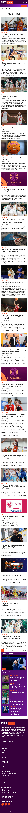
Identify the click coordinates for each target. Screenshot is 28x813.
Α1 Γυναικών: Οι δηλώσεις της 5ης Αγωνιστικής (12, 517)
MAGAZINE (4, 755)
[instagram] (6, 804)
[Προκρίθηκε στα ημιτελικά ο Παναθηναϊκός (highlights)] (14, 626)
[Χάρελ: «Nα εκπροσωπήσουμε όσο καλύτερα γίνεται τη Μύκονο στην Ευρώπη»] (5, 700)
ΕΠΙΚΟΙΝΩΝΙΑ (5, 776)
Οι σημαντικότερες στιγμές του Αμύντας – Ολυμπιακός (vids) (12, 385)
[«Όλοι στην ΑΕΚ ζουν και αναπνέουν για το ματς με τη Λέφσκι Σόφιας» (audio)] (5, 686)
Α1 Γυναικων (4, 32)
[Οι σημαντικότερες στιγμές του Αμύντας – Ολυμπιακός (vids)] (14, 374)
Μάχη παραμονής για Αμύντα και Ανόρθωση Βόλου (13, 64)
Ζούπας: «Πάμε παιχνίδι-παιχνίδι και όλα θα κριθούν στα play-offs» (13, 456)
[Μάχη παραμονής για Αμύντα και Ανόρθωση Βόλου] (14, 52)
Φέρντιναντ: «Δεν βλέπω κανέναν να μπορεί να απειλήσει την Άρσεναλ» (17, 679)
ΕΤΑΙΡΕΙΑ (3, 767)
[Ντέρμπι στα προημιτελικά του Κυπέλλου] (14, 593)
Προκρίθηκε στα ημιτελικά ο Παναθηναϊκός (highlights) (10, 637)
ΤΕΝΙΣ (4, 669)
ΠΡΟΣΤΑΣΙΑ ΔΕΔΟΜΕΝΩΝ (8, 773)
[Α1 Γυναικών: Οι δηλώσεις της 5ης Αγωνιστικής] (14, 506)
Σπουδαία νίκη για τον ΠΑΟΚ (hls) (12, 282)
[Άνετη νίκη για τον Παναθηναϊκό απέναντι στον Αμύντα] (14, 84)
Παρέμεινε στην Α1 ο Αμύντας (12, 34)
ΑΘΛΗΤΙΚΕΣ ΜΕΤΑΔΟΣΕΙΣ (11, 793)
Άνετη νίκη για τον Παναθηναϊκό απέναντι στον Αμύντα (12, 95)
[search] (26, 2)
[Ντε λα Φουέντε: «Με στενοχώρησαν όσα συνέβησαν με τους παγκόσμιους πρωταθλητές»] (5, 709)
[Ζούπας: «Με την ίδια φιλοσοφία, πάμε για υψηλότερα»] (14, 535)
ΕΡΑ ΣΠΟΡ (12, 683)
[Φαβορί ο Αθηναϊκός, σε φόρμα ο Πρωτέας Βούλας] (14, 179)
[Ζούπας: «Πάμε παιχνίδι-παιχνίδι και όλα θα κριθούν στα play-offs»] (14, 445)
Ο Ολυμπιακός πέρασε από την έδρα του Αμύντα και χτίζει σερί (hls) (13, 415)
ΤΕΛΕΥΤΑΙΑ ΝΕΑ (7, 653)
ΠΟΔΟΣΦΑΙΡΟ (13, 706)
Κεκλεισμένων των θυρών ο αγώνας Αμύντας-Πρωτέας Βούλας (13, 250)
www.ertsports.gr (6, 811)
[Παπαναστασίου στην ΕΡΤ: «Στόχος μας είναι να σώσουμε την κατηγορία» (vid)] (14, 340)
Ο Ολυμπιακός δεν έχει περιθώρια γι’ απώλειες (13, 158)
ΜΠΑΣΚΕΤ (3, 247)
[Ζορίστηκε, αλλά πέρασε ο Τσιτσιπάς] (14, 662)
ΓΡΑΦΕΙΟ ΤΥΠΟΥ (6, 769)
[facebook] (2, 804)
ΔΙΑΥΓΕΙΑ (3, 778)
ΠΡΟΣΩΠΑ (4, 757)
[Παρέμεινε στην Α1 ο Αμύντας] (14, 24)
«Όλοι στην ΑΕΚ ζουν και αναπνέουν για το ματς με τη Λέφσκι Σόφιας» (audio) (18, 686)
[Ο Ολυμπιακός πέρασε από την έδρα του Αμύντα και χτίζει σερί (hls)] (14, 404)
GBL (11, 698)
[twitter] (9, 804)
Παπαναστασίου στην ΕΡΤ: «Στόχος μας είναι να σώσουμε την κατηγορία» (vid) (13, 351)
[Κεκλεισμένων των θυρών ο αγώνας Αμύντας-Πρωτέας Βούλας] (14, 239)
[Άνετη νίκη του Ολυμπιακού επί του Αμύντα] (14, 117)
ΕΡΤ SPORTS (7, 787)
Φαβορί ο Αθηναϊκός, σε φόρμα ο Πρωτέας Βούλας (12, 190)
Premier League (14, 676)
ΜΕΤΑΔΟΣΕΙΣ (17, 6)
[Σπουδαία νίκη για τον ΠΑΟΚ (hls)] (14, 272)
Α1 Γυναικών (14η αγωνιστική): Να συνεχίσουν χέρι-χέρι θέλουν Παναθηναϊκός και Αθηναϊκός (12, 221)
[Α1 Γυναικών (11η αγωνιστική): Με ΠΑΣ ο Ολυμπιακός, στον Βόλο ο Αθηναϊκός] (14, 305)
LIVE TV (4, 6)
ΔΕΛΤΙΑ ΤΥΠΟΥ (5, 771)
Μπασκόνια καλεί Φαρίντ (17, 692)
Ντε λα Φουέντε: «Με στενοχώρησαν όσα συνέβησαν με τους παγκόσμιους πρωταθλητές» (16, 711)
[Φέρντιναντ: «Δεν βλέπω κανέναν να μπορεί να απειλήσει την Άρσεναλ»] (5, 678)
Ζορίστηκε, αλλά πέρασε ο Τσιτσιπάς (11, 672)
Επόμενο (16, 650)
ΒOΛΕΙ (3, 753)
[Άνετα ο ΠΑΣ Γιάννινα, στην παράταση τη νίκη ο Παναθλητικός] (14, 475)
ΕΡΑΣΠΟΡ (9, 6)
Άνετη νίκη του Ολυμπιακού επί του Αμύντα (13, 128)
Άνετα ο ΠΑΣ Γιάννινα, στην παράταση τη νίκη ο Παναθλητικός (13, 486)
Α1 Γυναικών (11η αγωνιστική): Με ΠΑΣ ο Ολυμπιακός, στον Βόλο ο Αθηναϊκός (12, 317)
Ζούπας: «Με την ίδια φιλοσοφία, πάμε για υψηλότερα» (12, 546)
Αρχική (3, 8)
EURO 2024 (4, 746)
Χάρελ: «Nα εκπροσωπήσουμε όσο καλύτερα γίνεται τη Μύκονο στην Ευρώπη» (16, 702)
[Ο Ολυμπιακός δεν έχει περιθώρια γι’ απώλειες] (14, 147)
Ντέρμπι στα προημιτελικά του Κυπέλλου (11, 604)
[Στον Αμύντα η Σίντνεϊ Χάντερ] (14, 565)
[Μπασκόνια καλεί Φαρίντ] (5, 693)
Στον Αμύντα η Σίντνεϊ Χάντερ (11, 575)
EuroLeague (13, 691)
